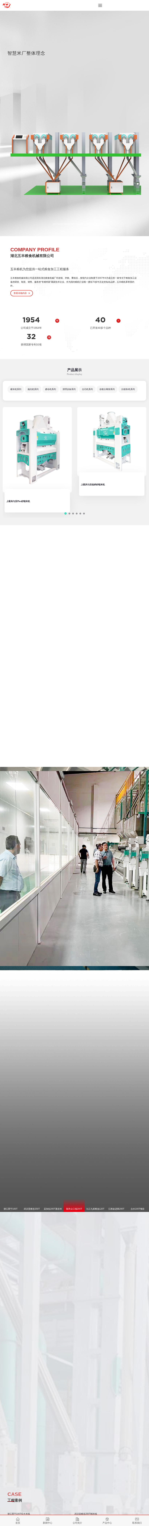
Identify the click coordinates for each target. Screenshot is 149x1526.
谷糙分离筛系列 (107, 389)
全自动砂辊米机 (88, 490)
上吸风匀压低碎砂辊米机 (18, 484)
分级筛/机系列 (128, 389)
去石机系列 (87, 389)
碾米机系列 (15, 389)
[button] (65, 513)
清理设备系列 (69, 389)
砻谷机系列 (50, 389)
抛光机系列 (33, 389)
